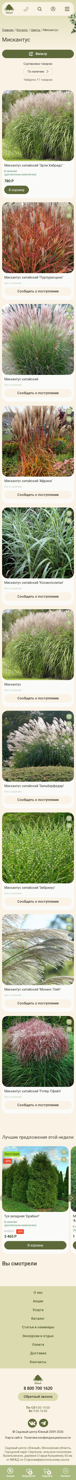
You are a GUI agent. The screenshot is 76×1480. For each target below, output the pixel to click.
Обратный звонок (38, 1397)
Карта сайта (13, 1437)
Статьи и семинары (38, 1327)
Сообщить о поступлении (38, 291)
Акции (38, 1301)
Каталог (38, 1319)
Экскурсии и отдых (38, 1336)
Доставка (38, 1353)
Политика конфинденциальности (47, 1437)
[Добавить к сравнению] (69, 103)
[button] (4, 1198)
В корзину (16, 190)
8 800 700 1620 (38, 1388)
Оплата (38, 1345)
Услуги (38, 1310)
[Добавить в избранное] (69, 96)
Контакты (38, 1362)
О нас (38, 1293)
